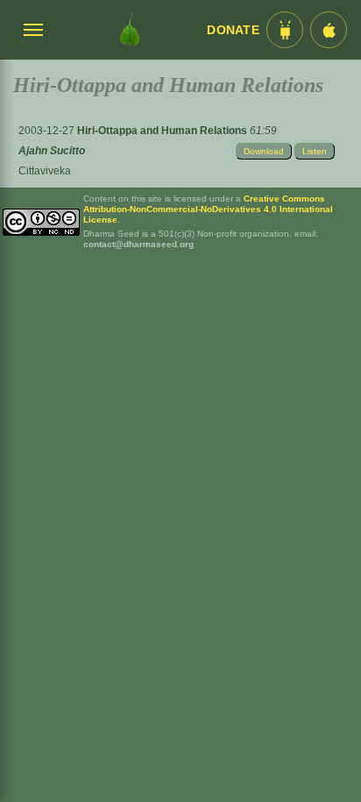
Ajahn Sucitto (51, 151)
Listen (314, 151)
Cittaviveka (44, 171)
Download (264, 151)
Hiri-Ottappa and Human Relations (163, 130)
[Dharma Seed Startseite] (130, 30)
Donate (233, 30)
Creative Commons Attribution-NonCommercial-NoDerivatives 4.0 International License (208, 209)
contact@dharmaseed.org (138, 244)
